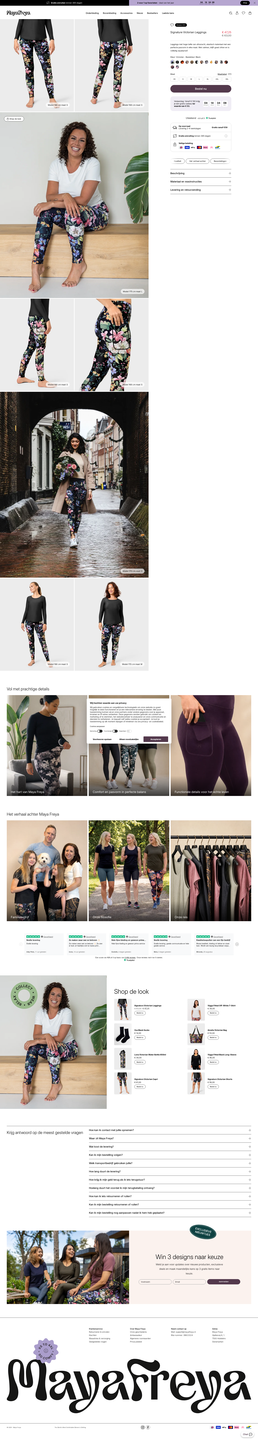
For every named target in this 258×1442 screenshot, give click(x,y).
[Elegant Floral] (177, 62)
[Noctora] (187, 62)
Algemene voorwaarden (140, 1338)
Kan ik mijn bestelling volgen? (106, 1154)
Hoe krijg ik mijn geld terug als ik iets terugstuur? (117, 1179)
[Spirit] (207, 62)
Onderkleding (92, 13)
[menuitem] (231, 13)
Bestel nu (201, 88)
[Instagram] (143, 1427)
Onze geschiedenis (138, 1332)
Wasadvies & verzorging (99, 1338)
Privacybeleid (136, 1341)
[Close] (254, 2)
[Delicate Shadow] (221, 62)
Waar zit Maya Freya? (101, 1138)
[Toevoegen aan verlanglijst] (172, 25)
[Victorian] (172, 62)
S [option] (183, 79)
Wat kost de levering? (101, 1146)
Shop (245, 3)
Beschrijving (177, 173)
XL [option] (208, 79)
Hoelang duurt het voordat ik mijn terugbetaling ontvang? (122, 1188)
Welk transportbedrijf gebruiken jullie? (110, 1163)
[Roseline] (172, 67)
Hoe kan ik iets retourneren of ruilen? (110, 1196)
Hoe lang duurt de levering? (105, 1171)
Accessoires (126, 13)
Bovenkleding (109, 13)
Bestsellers (152, 13)
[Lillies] (177, 67)
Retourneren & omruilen (99, 1332)
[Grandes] (226, 62)
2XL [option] (217, 79)
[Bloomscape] (202, 62)
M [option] (191, 79)
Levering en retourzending (185, 189)
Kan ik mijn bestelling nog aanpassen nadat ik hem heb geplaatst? (127, 1212)
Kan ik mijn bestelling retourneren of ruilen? (114, 1204)
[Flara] (182, 62)
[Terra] (192, 62)
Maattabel (222, 74)
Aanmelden (224, 1281)
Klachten (93, 1335)
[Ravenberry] (197, 62)
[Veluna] (211, 62)
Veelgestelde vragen (98, 1341)
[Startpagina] (18, 12)
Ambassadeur (136, 1335)
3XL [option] (226, 79)
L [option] (199, 79)
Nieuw (140, 13)
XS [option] (174, 79)
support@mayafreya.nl (186, 1332)
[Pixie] (216, 62)
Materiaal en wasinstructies (186, 181)
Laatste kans (168, 13)
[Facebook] (148, 1427)
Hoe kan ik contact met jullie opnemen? (111, 1130)
